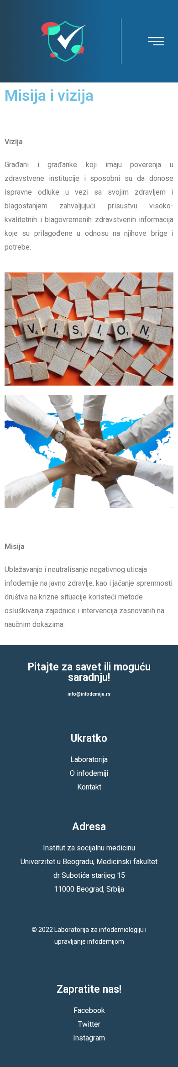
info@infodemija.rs (89, 694)
